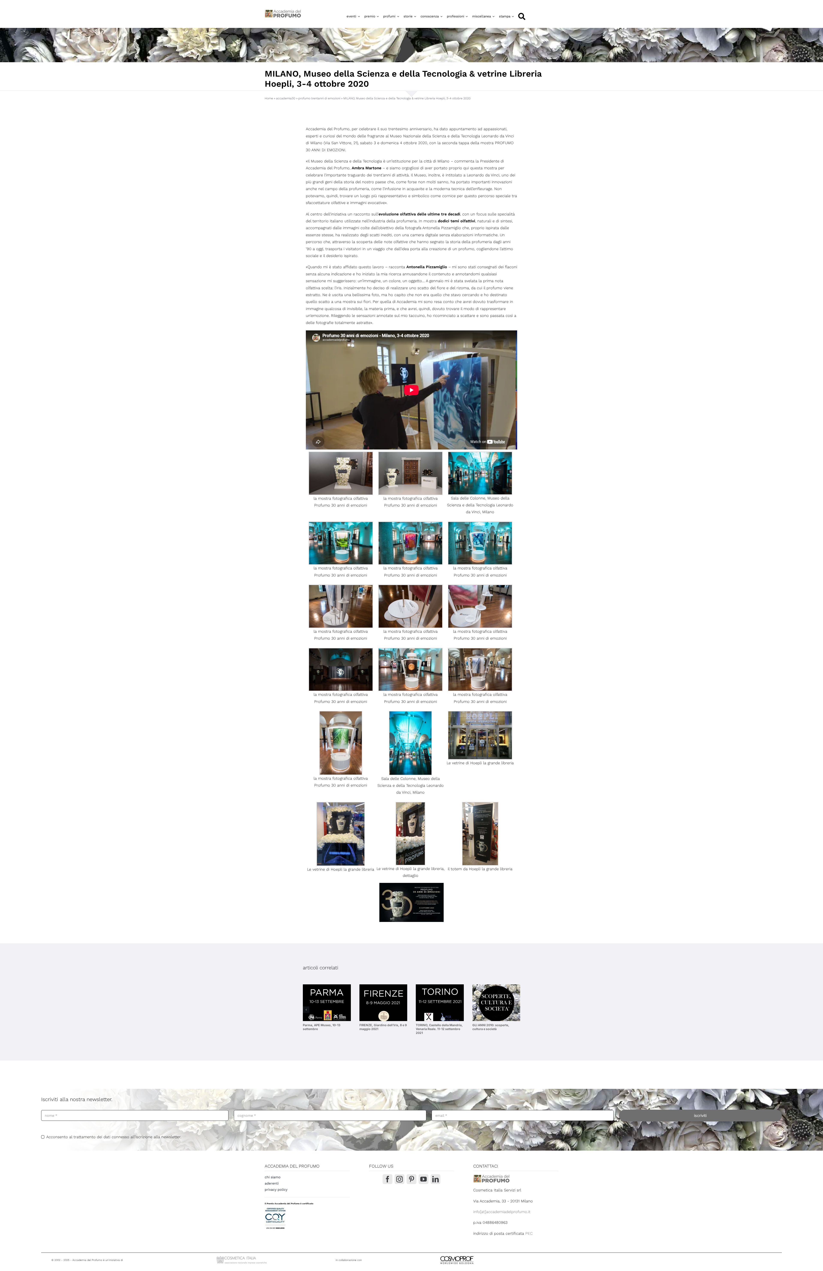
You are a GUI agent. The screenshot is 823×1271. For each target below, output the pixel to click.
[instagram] (399, 1179)
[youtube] (423, 1179)
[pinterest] (411, 1179)
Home (269, 98)
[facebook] (387, 1179)
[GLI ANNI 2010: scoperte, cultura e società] (496, 1002)
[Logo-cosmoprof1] (471, 1255)
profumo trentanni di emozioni (319, 98)
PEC (529, 1233)
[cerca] (521, 16)
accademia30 (285, 98)
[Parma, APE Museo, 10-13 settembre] (327, 1002)
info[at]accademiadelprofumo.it (501, 1211)
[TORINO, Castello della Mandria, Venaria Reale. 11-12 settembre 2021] (440, 1002)
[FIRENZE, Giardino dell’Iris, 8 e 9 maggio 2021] (383, 1002)
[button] (306, 1009)
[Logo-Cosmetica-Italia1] (242, 1256)
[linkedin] (435, 1179)
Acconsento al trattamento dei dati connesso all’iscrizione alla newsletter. (113, 1137)
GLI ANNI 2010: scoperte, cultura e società (490, 1027)
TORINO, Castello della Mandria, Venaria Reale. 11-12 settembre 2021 (439, 1029)
